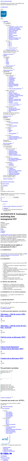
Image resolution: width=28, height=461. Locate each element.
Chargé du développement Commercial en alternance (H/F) (12, 348)
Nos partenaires (9, 413)
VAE (10, 111)
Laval (2, 228)
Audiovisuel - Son (13, 31)
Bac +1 (10, 42)
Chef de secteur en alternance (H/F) (13, 337)
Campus (5, 55)
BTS (10, 129)
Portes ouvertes (5, 183)
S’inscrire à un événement (14, 173)
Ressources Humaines (13, 85)
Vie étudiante (9, 428)
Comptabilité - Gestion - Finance (16, 26)
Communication (12, 78)
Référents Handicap (13, 153)
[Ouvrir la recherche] (2, 187)
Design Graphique (13, 32)
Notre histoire (9, 412)
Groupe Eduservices (13, 160)
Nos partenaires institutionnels (15, 159)
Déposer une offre (12, 108)
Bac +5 (10, 46)
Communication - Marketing (15, 29)
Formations (5, 21)
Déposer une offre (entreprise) (15, 170)
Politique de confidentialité (9, 451)
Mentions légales (6, 447)
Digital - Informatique (13, 30)
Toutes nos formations (10, 424)
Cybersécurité (12, 80)
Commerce (11, 76)
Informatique (11, 83)
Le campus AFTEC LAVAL (7, 234)
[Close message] (2, 10)
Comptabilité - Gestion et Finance (16, 95)
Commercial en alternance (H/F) (12, 358)
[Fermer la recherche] (2, 189)
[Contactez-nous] (1, 199)
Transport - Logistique (13, 102)
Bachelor (11, 130)
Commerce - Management (14, 28)
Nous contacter (9, 433)
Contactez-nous (12, 169)
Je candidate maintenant (6, 308)
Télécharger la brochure (14, 174)
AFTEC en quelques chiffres (15, 155)
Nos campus (8, 417)
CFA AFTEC (11, 150)
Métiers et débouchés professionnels (13, 429)
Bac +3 (10, 44)
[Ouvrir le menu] (2, 18)
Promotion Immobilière (14, 84)
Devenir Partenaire (13, 110)
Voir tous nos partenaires (6, 397)
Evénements (11, 165)
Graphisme (11, 81)
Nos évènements (6, 408)
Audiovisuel (11, 91)
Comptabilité (11, 79)
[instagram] (3, 454)
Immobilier (11, 36)
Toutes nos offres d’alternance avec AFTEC (12, 206)
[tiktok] (9, 454)
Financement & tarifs (10, 430)
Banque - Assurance (13, 35)
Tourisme (11, 34)
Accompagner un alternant (14, 109)
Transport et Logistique (14, 39)
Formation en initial (13, 139)
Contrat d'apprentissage (14, 136)
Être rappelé (5, 201)
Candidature (5, 185)
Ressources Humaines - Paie (15, 37)
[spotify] (7, 454)
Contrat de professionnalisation (15, 137)
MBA (10, 131)
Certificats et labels (13, 151)
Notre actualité (9, 414)
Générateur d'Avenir (13, 152)
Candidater (11, 168)
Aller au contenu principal (6, 1)
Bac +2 (10, 43)
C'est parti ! (16, 197)
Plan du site (5, 448)
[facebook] (1, 454)
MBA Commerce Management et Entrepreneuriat (14, 254)
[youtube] (11, 454)
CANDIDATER (4, 7)
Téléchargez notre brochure (8, 181)
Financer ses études (13, 125)
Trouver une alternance (11, 431)
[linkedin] (5, 454)
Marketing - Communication (15, 99)
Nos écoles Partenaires (13, 158)
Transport (11, 86)
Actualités (11, 163)
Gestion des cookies (7, 449)
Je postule (3, 232)
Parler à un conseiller (13, 171)
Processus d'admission (13, 122)
